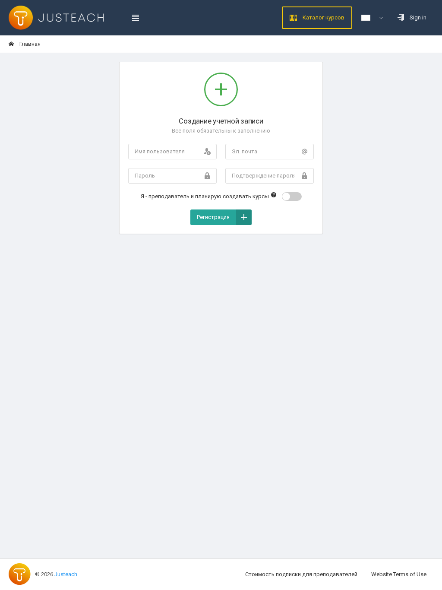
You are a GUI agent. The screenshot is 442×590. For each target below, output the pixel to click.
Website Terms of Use (398, 574)
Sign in (417, 17)
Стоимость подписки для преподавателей (301, 574)
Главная (29, 44)
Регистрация (213, 217)
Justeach (65, 574)
